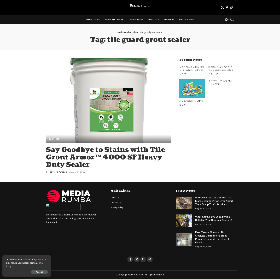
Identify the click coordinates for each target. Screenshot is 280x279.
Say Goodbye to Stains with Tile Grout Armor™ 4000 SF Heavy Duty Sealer (105, 157)
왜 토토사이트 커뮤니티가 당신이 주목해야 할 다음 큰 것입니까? (220, 70)
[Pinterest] (226, 7)
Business (53, 139)
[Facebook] (218, 7)
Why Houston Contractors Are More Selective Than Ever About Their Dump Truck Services (214, 201)
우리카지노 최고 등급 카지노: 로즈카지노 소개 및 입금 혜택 (191, 70)
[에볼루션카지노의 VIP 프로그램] (192, 88)
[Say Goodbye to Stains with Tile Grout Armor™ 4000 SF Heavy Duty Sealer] (108, 100)
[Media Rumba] (140, 7)
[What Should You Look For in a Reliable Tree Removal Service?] (184, 220)
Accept (39, 272)
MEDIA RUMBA (135, 274)
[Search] (232, 19)
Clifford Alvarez (58, 172)
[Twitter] (222, 7)
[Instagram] (231, 7)
